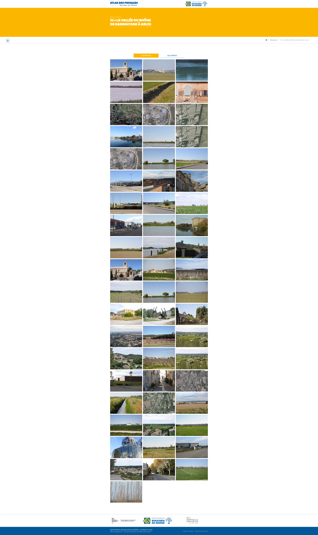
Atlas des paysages (124, 2)
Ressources (273, 40)
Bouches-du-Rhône (128, 5)
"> (265, 40)
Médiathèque (115, 17)
